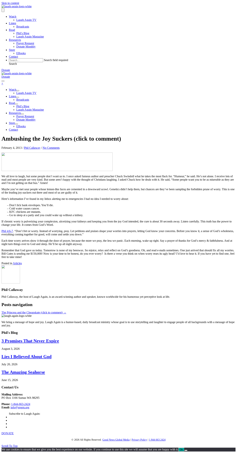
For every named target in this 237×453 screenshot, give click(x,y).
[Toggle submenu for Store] (16, 124)
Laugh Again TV (26, 19)
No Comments (51, 147)
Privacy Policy (139, 439)
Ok (181, 449)
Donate (5, 70)
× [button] (2, 83)
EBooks (21, 53)
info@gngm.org (20, 407)
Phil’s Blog (22, 33)
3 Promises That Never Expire (30, 340)
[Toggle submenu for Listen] (17, 97)
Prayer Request (25, 43)
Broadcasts (22, 26)
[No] (185, 450)
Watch (12, 16)
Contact (13, 56)
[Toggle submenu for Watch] (17, 90)
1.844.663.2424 (157, 439)
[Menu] (2, 10)
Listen (12, 23)
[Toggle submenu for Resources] (22, 114)
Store (12, 49)
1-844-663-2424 (20, 404)
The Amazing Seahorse (23, 372)
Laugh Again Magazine (30, 36)
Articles (17, 263)
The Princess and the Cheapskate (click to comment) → (33, 312)
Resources (15, 39)
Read (12, 29)
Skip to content (10, 3)
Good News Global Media (116, 439)
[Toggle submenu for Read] (16, 104)
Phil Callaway (32, 147)
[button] (13, 63)
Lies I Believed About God (26, 356)
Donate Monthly (26, 46)
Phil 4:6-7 (7, 231)
